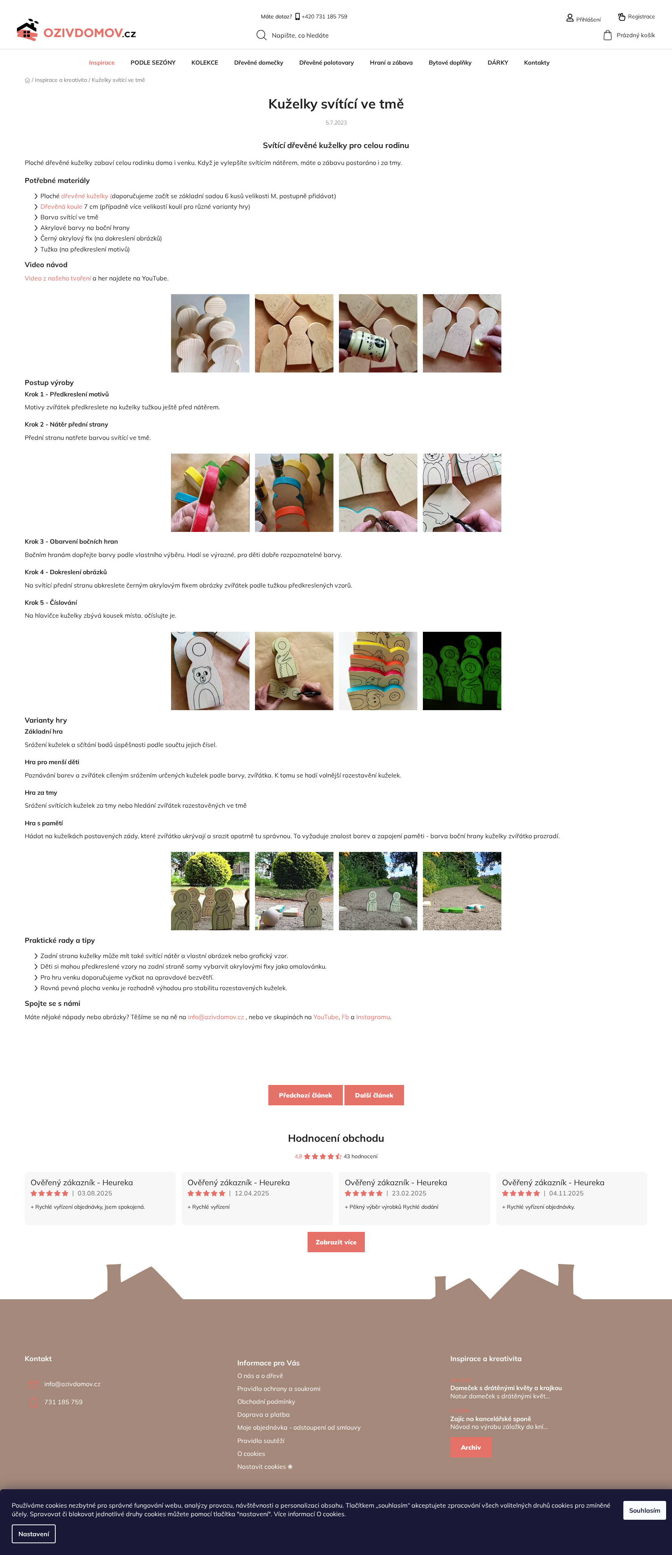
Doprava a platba (263, 1414)
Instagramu (373, 1017)
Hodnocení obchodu (336, 1138)
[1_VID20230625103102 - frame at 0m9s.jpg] (378, 332)
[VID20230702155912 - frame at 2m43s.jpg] (462, 890)
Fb (345, 1017)
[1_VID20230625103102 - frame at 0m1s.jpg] (294, 332)
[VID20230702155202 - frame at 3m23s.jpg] (294, 890)
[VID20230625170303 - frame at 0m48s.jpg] (462, 492)
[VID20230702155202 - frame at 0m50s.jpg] (210, 890)
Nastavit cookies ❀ (265, 1466)
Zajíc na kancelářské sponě (490, 1419)
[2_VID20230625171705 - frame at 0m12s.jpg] (294, 670)
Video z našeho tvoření (59, 278)
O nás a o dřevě (260, 1376)
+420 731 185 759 (324, 17)
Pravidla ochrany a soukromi (279, 1388)
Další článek (374, 1095)
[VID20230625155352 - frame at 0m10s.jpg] (294, 492)
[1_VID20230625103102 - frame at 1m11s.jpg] (462, 332)
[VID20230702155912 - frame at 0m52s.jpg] (378, 890)
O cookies (330, 1514)
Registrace (641, 16)
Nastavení (33, 1534)
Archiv (471, 1447)
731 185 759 (63, 1402)
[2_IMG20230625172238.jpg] (378, 670)
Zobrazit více (336, 1242)
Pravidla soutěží (260, 1441)
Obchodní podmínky (266, 1401)
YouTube (326, 1017)
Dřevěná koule (61, 206)
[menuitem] (101, 62)
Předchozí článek (305, 1095)
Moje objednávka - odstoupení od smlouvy (299, 1427)
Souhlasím (644, 1510)
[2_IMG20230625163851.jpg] (210, 670)
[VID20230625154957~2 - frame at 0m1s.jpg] (210, 492)
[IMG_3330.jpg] (462, 670)
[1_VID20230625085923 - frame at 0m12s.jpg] (210, 332)
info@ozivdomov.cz (216, 1017)
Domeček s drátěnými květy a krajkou (506, 1388)
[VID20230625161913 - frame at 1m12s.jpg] (378, 492)
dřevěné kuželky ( (86, 196)
